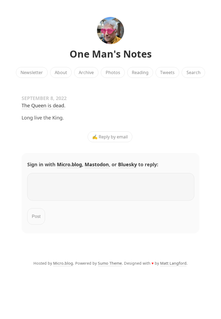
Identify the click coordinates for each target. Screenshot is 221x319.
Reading (140, 72)
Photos (113, 72)
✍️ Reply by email (110, 137)
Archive (86, 72)
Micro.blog (69, 164)
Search (194, 72)
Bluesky (127, 164)
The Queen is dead (43, 105)
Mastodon (97, 164)
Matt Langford (173, 263)
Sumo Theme (110, 263)
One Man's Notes (111, 54)
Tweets (167, 72)
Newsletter (31, 72)
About (61, 72)
